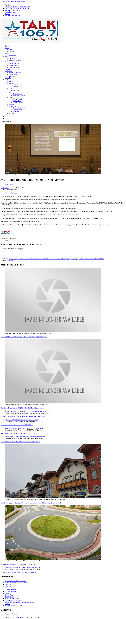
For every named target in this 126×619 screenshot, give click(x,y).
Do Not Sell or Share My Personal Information (19, 602)
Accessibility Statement (12, 598)
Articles (10, 260)
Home (7, 46)
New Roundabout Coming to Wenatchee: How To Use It (18, 564)
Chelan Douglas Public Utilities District (21, 259)
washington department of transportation (91, 259)
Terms (7, 593)
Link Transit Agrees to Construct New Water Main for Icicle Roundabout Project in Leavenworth (31, 503)
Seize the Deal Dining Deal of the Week (17, 7)
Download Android (15, 60)
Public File (8, 584)
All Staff (11, 49)
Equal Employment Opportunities (15, 581)
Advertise (12, 76)
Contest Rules (13, 65)
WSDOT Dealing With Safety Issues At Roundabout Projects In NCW (23, 416)
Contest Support (14, 67)
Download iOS (13, 58)
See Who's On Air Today (12, 10)
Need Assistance (10, 588)
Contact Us (8, 71)
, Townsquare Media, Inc (19, 617)
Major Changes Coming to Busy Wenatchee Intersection (18, 572)
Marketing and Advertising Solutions (16, 582)
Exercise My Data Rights (12, 600)
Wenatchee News (10, 12)
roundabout (74, 259)
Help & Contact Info (15, 72)
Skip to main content (7, 1)
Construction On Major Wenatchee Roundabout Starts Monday (20, 442)
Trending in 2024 (14, 64)
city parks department (41, 259)
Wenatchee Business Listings (14, 605)
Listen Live (12, 55)
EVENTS (8, 78)
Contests (7, 62)
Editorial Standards (11, 590)
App (6, 56)
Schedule (11, 51)
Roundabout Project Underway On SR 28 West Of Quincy (19, 433)
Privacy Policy (9, 597)
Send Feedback (13, 74)
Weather (7, 14)
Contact (7, 604)
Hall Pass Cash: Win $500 (13, 15)
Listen (7, 53)
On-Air (7, 48)
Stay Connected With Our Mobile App (17, 8)
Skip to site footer (19, 1)
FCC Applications (10, 591)
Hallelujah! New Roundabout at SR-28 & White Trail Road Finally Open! (24, 337)
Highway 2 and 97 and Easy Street (59, 259)
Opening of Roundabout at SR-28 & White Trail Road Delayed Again (22, 408)
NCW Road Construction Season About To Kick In (17, 425)
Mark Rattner (5, 188)
